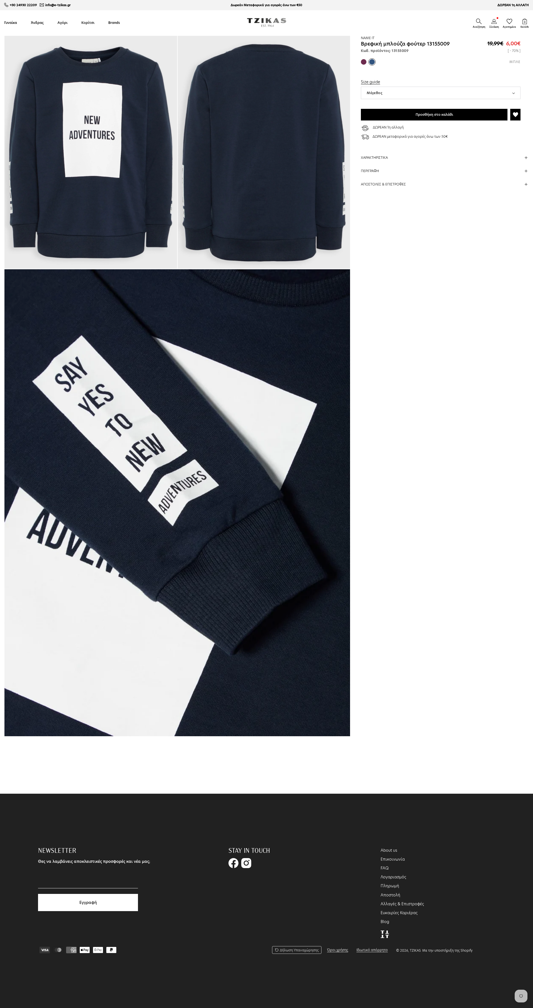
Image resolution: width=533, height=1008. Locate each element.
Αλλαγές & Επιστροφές (402, 904)
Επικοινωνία (393, 859)
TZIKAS (415, 950)
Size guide (370, 82)
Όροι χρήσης (337, 949)
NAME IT (367, 38)
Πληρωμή (390, 886)
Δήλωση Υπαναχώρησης (299, 950)
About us (389, 850)
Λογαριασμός (393, 877)
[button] (479, 21)
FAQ (385, 868)
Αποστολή (390, 895)
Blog (385, 921)
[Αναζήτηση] (479, 21)
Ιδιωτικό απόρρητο (372, 949)
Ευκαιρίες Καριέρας (399, 913)
